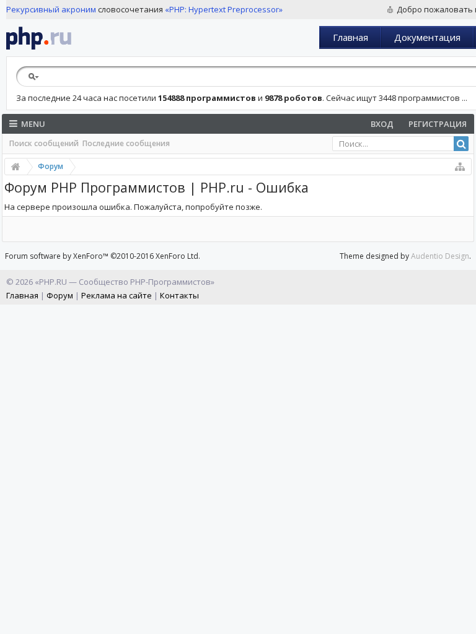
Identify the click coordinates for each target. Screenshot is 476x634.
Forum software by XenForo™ (102, 256)
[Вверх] (463, 619)
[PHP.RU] (38, 37)
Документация (427, 37)
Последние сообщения (126, 143)
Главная (350, 37)
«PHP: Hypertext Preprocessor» (224, 9)
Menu (33, 123)
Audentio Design (440, 256)
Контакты (179, 295)
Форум (59, 295)
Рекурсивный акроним (51, 9)
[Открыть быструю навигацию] (460, 166)
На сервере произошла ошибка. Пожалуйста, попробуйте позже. (133, 206)
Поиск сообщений (44, 143)
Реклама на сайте (116, 295)
